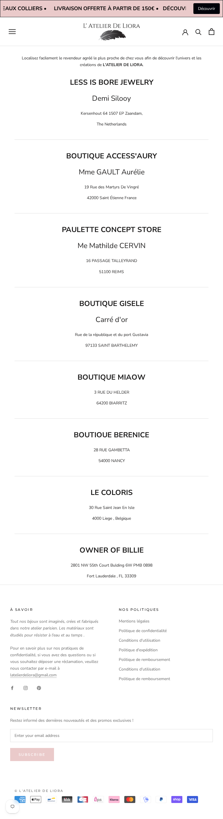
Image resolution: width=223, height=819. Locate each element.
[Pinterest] (39, 687)
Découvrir (206, 8)
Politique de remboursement (144, 659)
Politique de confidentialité (143, 631)
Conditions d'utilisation (139, 640)
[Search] (198, 32)
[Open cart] (211, 31)
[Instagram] (26, 687)
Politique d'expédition (138, 650)
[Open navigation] (12, 31)
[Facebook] (12, 687)
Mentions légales (134, 621)
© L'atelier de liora (39, 791)
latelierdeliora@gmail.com (33, 675)
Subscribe (32, 754)
